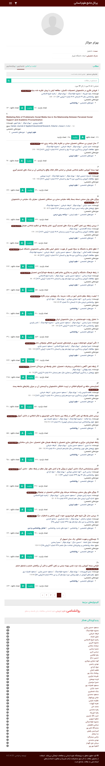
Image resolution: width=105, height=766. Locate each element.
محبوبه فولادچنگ (74, 93)
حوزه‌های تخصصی (86, 102)
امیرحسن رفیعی (93, 731)
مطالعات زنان (40, 611)
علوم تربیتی (73, 214)
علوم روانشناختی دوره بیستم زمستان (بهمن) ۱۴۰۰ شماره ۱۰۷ (72, 422)
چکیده (29, 108)
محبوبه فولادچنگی (92, 721)
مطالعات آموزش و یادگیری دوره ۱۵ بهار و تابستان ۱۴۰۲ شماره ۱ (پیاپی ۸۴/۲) (67, 255)
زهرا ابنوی (17, 123)
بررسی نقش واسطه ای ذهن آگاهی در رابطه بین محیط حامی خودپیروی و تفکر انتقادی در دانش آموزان (53, 415)
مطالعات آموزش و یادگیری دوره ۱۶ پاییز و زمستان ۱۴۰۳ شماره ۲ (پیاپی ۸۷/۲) (66, 231)
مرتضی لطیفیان (93, 724)
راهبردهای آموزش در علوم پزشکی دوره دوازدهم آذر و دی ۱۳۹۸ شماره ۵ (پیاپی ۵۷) (64, 574)
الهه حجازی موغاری (74, 299)
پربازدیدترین (10, 66)
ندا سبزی (88, 445)
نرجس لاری (87, 299)
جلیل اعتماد (87, 542)
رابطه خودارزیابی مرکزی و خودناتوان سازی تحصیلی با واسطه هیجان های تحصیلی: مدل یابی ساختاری (54, 442)
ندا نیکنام (95, 734)
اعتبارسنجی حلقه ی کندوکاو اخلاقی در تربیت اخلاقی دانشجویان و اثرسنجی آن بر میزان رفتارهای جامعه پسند (56, 387)
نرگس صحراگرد (93, 737)
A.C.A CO (10, 755)
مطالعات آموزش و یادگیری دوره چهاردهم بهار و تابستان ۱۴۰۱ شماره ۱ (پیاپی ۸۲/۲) (65, 278)
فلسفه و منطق (30, 611)
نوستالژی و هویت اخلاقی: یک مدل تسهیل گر (78, 539)
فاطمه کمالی (87, 252)
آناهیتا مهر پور (94, 746)
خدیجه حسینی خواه (84, 176)
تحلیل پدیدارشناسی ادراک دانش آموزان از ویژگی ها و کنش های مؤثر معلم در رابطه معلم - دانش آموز (54, 468)
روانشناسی (74, 528)
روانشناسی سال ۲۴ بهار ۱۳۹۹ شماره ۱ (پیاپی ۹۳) (77, 475)
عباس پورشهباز (93, 697)
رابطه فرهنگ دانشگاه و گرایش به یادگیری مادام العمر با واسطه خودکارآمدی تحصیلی (59, 272)
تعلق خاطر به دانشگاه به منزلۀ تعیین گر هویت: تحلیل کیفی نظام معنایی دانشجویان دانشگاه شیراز (53, 249)
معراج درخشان (86, 518)
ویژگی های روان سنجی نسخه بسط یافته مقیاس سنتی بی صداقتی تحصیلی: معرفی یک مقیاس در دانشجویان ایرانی (55, 201)
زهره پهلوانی (86, 369)
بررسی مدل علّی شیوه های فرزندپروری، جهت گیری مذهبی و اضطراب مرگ (62, 515)
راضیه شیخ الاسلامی (48, 93)
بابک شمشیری (63, 518)
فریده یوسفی (45, 176)
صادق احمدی (51, 518)
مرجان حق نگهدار (92, 743)
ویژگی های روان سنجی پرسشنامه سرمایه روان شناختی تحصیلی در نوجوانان (61, 492)
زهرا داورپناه (87, 93)
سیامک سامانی (93, 645)
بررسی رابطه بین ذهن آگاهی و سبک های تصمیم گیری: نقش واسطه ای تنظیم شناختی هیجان (54, 225)
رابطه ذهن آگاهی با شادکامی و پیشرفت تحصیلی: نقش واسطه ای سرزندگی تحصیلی (58, 366)
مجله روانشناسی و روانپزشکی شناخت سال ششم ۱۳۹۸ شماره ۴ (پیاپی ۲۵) (67, 545)
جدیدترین (20, 66)
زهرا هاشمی (94, 655)
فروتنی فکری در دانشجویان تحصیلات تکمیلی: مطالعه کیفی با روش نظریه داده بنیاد (59, 90)
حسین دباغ (76, 542)
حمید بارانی (87, 146)
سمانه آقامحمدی (85, 228)
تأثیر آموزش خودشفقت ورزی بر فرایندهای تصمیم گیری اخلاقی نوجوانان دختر (61, 342)
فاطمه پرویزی (38, 123)
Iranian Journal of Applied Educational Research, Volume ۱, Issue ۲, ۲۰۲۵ (40, 126)
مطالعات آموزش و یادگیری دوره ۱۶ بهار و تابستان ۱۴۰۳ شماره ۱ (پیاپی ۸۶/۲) (67, 178)
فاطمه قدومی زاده (84, 392)
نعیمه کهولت (94, 703)
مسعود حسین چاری (63, 252)
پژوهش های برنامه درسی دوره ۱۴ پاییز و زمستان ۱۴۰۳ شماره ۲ (71, 208)
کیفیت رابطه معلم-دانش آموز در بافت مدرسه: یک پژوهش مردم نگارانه (64, 296)
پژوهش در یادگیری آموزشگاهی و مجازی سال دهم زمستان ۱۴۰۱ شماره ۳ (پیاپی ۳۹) (64, 372)
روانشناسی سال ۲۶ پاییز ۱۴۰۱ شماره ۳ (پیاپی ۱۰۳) (76, 325)
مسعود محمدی (93, 694)
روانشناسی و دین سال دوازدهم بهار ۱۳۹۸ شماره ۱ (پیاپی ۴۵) (72, 521)
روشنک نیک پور (93, 673)
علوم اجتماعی (50, 611)
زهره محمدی (94, 709)
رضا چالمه (87, 418)
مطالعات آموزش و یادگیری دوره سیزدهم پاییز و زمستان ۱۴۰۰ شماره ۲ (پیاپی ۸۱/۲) (64, 395)
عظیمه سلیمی (94, 700)
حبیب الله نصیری (92, 715)
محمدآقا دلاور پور (92, 728)
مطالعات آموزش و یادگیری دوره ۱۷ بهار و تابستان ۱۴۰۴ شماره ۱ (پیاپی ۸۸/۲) (67, 149)
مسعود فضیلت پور (50, 418)
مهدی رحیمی (94, 664)
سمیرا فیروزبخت (85, 571)
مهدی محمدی (93, 740)
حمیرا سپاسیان (86, 346)
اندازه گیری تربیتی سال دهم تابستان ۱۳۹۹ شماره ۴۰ (75, 498)
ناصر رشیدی (34, 322)
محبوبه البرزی (94, 642)
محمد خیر (95, 706)
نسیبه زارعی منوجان (84, 495)
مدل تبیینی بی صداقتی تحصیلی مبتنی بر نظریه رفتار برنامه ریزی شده (63, 143)
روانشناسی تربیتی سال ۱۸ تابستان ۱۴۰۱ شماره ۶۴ (77, 302)
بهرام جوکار (62, 93)
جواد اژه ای (51, 299)
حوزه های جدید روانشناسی (58, 528)
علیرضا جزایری (93, 676)
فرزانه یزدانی (86, 275)
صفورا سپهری (94, 718)
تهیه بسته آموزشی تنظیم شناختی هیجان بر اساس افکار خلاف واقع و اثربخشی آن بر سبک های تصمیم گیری (56, 171)
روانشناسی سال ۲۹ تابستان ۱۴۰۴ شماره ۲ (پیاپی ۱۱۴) (75, 96)
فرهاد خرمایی (66, 146)
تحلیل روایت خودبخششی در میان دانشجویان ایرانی (71, 319)
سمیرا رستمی (86, 322)
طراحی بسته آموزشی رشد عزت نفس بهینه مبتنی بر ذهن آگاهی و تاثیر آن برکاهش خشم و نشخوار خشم (57, 567)
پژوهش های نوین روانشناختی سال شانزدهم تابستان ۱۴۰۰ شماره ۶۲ (70, 448)
